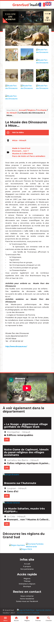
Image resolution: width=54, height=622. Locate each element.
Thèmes (27, 581)
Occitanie (41, 110)
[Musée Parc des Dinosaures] (27, 38)
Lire (7, 439)
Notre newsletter (27, 599)
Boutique (27, 586)
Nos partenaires (27, 569)
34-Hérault (12, 113)
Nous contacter (27, 596)
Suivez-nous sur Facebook (27, 601)
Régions (31, 110)
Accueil (22, 110)
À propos (27, 566)
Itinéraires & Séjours (27, 584)
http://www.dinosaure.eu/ (16, 346)
